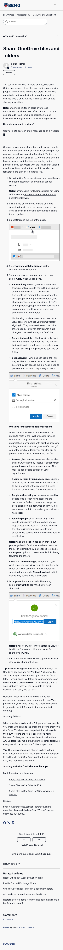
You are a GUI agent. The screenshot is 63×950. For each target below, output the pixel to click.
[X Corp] (8, 822)
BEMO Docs (8, 15)
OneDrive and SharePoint (44, 15)
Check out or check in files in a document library (28, 888)
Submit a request (43, 853)
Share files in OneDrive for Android (27, 779)
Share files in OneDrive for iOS (25, 785)
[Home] (12, 5)
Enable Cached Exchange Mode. (19, 883)
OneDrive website (28, 178)
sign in (13, 927)
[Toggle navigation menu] (55, 5)
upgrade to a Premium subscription (25, 114)
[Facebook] (4, 822)
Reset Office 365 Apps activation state (23, 877)
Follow (9, 72)
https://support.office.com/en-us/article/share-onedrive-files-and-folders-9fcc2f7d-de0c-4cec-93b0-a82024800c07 (28, 810)
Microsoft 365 (23, 15)
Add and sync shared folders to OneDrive (24, 894)
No (39, 839)
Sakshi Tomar (18, 63)
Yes (23, 839)
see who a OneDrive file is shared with (27, 98)
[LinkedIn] (13, 822)
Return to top (10, 863)
